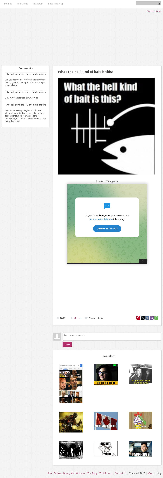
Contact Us (120, 473)
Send (67, 344)
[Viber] (152, 318)
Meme (77, 318)
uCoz (150, 473)
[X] (143, 318)
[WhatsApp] (156, 318)
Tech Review (105, 473)
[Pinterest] (138, 318)
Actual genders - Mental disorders (26, 74)
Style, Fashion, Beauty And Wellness (66, 473)
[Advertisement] (81, 38)
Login (158, 11)
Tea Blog (92, 473)
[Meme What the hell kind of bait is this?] (106, 175)
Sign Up (150, 11)
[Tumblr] (147, 318)
